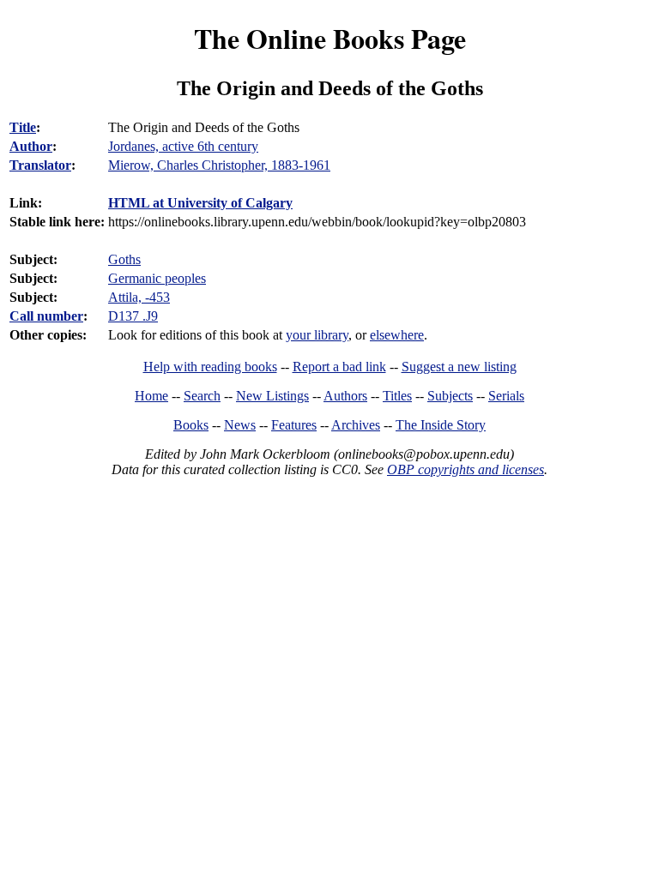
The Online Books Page (330, 38)
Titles (397, 395)
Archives (355, 425)
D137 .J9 (133, 316)
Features (294, 425)
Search (202, 395)
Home (151, 395)
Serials (506, 395)
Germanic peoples (157, 278)
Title (22, 127)
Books (191, 425)
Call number (46, 316)
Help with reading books (210, 366)
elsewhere (397, 335)
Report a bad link (339, 366)
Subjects (450, 395)
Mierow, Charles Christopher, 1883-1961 (219, 165)
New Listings (272, 395)
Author (30, 146)
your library (317, 335)
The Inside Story (441, 425)
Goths (124, 259)
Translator (40, 165)
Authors (345, 395)
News (240, 425)
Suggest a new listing (459, 366)
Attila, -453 (139, 297)
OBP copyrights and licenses (465, 469)
